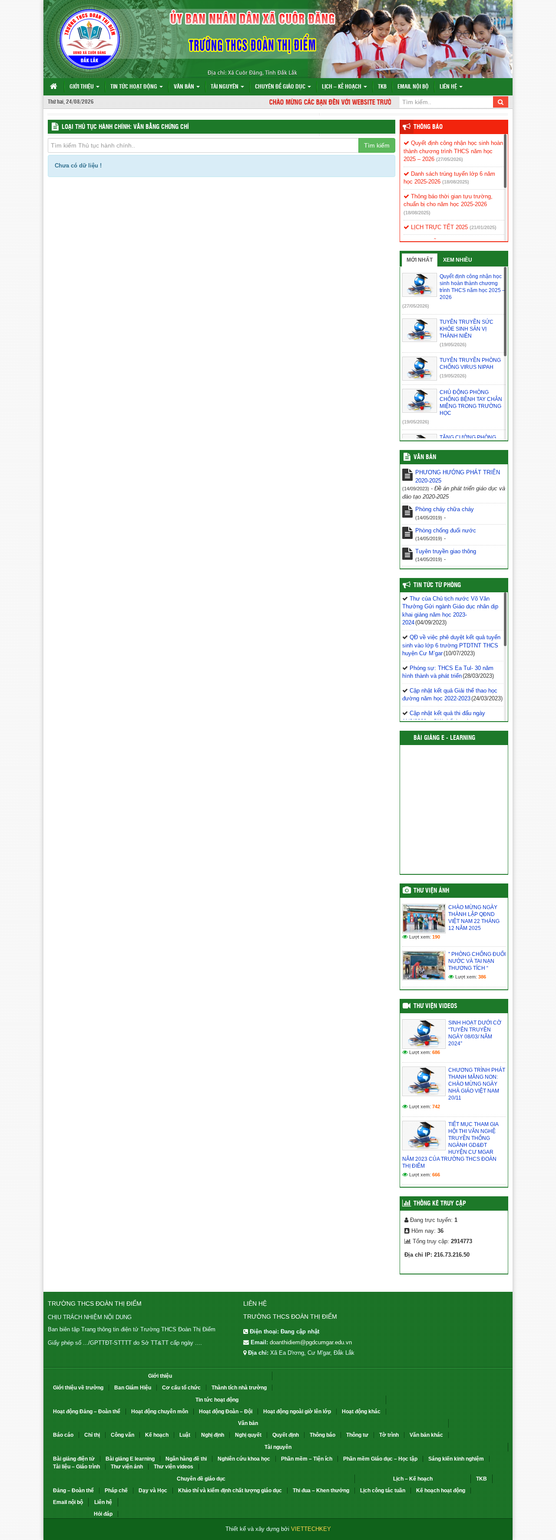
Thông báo (428, 127)
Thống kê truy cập (440, 1204)
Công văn (122, 1435)
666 (436, 1174)
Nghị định (212, 1435)
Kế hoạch (157, 1435)
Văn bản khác (426, 1435)
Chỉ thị (92, 1435)
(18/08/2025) (455, 181)
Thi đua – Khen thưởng (321, 1490)
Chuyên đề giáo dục (281, 87)
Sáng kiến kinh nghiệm (456, 1459)
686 (436, 1052)
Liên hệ (449, 87)
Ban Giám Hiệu (132, 1388)
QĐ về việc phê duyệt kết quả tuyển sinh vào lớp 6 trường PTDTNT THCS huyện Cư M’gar (451, 645)
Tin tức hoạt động (134, 87)
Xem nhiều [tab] (457, 260)
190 (436, 936)
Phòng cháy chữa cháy (444, 509)
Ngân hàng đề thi (186, 1459)
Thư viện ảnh (431, 891)
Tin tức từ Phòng (437, 585)
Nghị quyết (248, 1435)
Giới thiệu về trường (78, 1388)
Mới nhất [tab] (420, 260)
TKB (382, 87)
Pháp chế (116, 1490)
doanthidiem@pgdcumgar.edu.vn (311, 1342)
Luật (184, 1435)
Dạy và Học (153, 1490)
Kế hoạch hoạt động (440, 1490)
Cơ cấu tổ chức (181, 1388)
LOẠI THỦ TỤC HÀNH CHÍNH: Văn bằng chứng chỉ (125, 127)
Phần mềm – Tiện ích (306, 1459)
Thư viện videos (435, 1006)
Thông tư (357, 1435)
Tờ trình (389, 1435)
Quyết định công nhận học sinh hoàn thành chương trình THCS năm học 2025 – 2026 (453, 151)
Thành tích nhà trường (239, 1388)
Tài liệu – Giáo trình (76, 1467)
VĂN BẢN (425, 457)
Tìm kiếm (377, 145)
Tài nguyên (225, 87)
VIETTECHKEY (311, 1529)
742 (436, 1106)
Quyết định (285, 1435)
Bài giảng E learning (130, 1459)
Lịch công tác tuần (382, 1490)
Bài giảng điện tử (74, 1459)
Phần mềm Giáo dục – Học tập (380, 1459)
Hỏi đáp (103, 1514)
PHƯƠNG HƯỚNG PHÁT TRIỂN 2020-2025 (457, 476)
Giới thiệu (82, 87)
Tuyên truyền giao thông (445, 551)
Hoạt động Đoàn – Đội (225, 1412)
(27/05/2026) (449, 159)
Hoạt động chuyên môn (159, 1412)
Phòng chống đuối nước (445, 530)
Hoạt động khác (361, 1412)
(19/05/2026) (453, 344)
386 (482, 976)
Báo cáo (63, 1435)
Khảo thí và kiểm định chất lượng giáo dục (230, 1490)
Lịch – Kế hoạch (342, 87)
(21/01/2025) (483, 227)
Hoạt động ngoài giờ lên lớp (297, 1412)
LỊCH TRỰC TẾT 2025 (438, 227)
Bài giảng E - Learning (444, 738)
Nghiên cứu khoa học (244, 1459)
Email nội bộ (413, 87)
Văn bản (184, 87)
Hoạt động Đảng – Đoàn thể (86, 1412)
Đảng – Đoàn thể (73, 1490)
